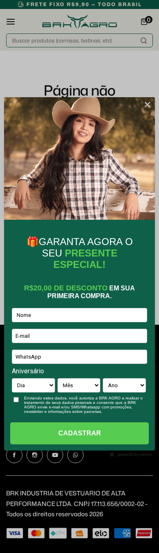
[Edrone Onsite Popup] (79, 276)
